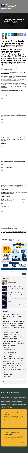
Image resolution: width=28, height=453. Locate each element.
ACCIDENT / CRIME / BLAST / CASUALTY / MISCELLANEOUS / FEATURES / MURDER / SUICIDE (13, 316)
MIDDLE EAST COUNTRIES (10, 352)
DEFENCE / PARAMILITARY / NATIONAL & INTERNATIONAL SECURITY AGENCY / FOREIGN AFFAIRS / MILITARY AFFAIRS (14, 343)
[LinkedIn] (12, 34)
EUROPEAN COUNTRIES (9, 349)
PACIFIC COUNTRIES (8, 356)
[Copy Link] (21, 34)
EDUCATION (6, 347)
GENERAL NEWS (7, 351)
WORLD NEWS (7, 376)
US (4, 372)
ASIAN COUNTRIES (8, 331)
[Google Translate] (24, 34)
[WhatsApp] (6, 34)
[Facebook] (2, 34)
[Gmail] (2, 37)
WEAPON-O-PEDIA (8, 374)
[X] (15, 34)
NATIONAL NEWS (8, 354)
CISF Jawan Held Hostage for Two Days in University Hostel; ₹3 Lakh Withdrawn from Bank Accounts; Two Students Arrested (17, 300)
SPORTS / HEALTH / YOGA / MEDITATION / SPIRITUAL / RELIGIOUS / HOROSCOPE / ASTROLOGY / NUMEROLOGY (13, 360)
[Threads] (6, 37)
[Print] (18, 34)
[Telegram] (9, 34)
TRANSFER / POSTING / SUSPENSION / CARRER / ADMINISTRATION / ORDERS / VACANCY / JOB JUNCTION (12, 365)
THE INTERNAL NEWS (6, 8)
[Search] (24, 274)
